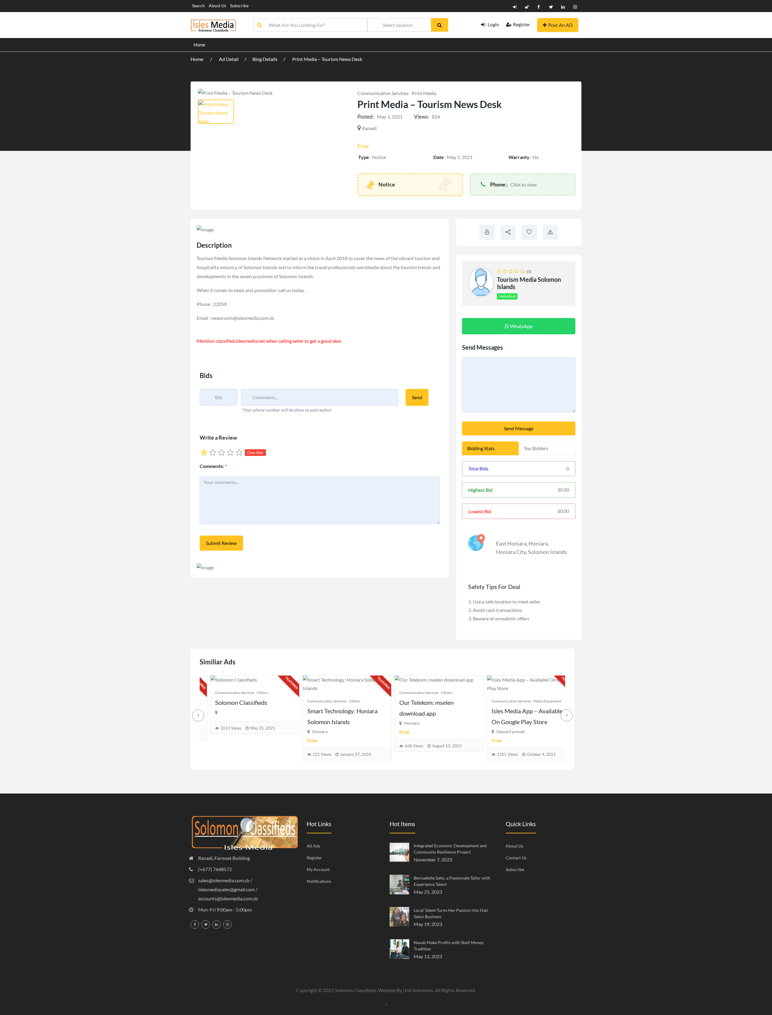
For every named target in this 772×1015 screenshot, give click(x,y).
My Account (318, 869)
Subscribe (239, 5)
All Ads (313, 845)
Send (417, 397)
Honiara (538, 543)
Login (493, 24)
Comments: (213, 466)
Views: (421, 116)
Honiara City (511, 552)
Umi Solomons (418, 990)
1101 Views (497, 754)
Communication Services (383, 93)
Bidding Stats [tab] (481, 448)
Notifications (319, 881)
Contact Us (516, 857)
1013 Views (220, 728)
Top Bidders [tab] (536, 448)
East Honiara (511, 543)
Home (199, 44)
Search (198, 5)
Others (252, 692)
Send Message (518, 428)
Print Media (424, 93)
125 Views (311, 754)
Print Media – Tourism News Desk (327, 59)
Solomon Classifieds (231, 702)
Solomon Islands (547, 552)
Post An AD (560, 25)
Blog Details (264, 59)
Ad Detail (229, 59)
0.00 (563, 489)
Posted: (365, 116)
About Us (217, 5)
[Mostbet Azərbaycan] (386, 1004)
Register (521, 24)
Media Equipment (537, 701)
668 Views (403, 745)
